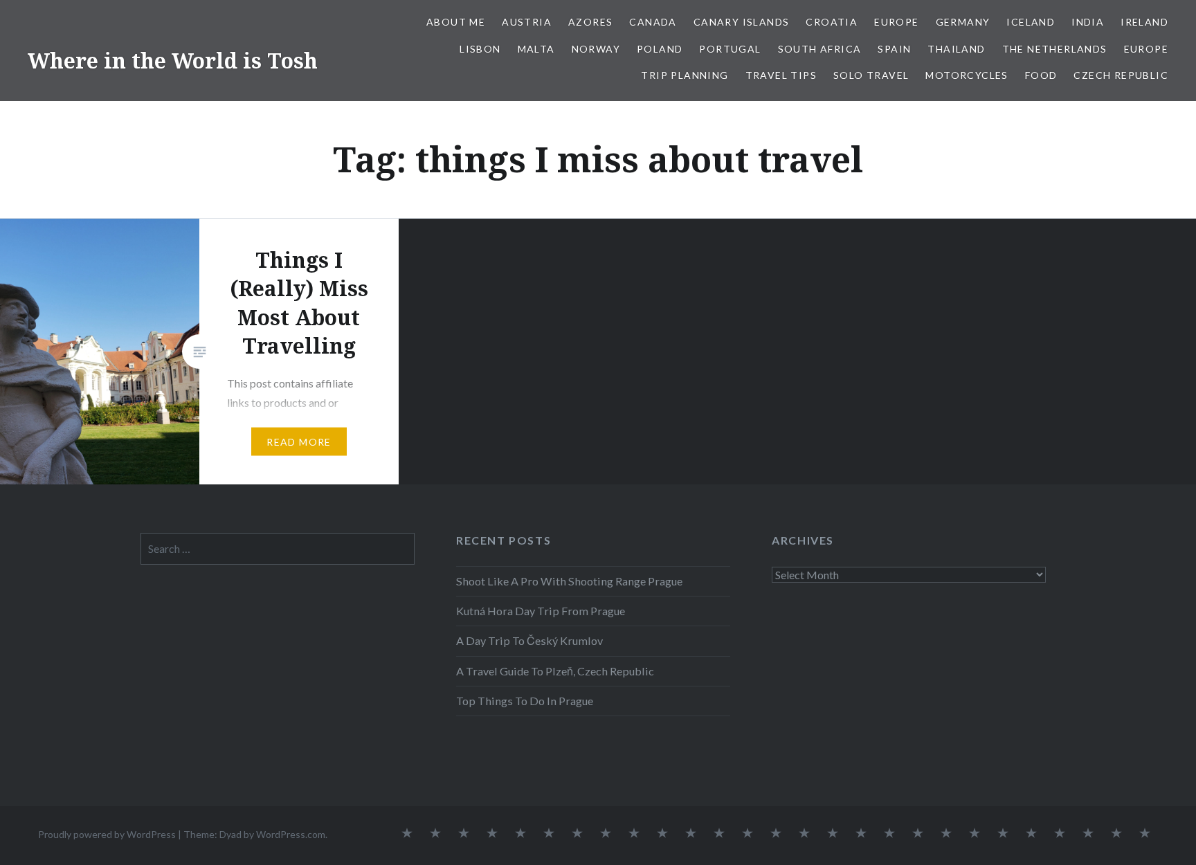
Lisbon (480, 49)
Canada (652, 22)
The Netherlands (1054, 49)
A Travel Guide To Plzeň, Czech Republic (555, 670)
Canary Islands (742, 22)
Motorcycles (966, 75)
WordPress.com (290, 834)
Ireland (1144, 22)
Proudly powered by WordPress (107, 834)
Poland (659, 49)
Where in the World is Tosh (173, 60)
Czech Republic (1120, 75)
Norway (596, 49)
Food (1041, 75)
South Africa (820, 49)
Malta (536, 49)
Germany (963, 22)
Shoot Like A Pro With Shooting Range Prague (569, 581)
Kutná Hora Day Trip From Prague (540, 610)
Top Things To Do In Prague (524, 700)
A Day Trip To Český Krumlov (529, 640)
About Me (455, 22)
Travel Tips (781, 75)
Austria (527, 22)
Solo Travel (871, 75)
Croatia (832, 22)
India (1087, 22)
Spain (894, 49)
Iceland (1030, 22)
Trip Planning (684, 75)
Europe (896, 22)
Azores (590, 22)
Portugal (730, 49)
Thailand (956, 49)
